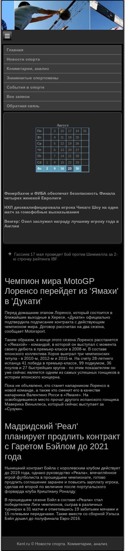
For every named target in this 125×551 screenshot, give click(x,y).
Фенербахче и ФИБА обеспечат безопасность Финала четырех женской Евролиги (59, 195)
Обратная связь (23, 105)
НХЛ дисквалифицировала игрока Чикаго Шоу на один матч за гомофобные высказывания (61, 209)
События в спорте (25, 87)
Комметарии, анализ (28, 68)
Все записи (18, 96)
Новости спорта (23, 59)
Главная (15, 50)
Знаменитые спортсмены (32, 78)
